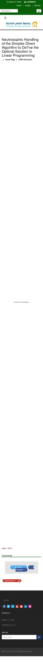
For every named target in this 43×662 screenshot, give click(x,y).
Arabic (19, 5)
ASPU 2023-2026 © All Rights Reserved (17, 651)
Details (6, 600)
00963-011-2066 (15, 2)
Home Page (10, 60)
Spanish (38, 5)
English (28, 5)
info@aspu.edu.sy (8, 625)
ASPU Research (25, 60)
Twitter (20, 567)
